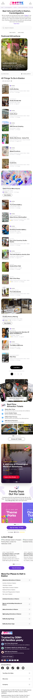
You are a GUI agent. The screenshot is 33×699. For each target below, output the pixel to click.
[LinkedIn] (7, 668)
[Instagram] (18, 668)
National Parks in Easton (9, 589)
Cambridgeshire (8, 7)
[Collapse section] (29, 580)
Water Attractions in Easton (10, 609)
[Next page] (21, 374)
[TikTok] (13, 668)
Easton (15, 7)
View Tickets (12, 32)
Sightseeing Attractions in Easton (12, 614)
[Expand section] (29, 599)
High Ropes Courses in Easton (10, 587)
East (2, 7)
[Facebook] (2, 668)
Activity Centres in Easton (9, 583)
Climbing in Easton (7, 585)
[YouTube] (23, 668)
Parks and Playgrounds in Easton (11, 592)
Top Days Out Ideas (8, 673)
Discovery (5, 678)
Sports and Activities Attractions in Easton (12, 604)
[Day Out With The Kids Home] (16, 3)
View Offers (21, 32)
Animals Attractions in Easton (11, 598)
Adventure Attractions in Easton (12, 580)
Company (5, 684)
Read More (16, 23)
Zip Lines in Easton (7, 594)
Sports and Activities (23, 7)
